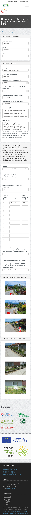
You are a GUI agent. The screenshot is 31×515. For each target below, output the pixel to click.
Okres (4, 47)
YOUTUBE (7, 500)
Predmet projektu (7, 107)
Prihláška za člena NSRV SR (10, 469)
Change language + (24, 1)
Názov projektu (6, 68)
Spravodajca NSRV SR (9, 471)
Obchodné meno (7, 41)
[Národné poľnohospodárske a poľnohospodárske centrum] (7, 420)
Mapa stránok (20, 513)
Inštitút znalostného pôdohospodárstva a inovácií (15, 511)
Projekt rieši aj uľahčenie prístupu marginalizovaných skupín (11, 175)
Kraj (3, 53)
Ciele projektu (6, 120)
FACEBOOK (7, 497)
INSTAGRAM (7, 503)
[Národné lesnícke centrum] (23, 421)
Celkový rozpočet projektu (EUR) (11, 80)
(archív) (14, 473)
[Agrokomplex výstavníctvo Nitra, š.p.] (7, 426)
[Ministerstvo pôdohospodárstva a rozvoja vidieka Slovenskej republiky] (7, 414)
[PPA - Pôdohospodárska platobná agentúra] (23, 414)
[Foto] (15, 326)
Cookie (26, 513)
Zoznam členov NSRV (8, 468)
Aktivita (4, 166)
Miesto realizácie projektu (9, 74)
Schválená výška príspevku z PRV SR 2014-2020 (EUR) (14, 87)
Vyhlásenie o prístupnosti (9, 513)
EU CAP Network (7, 473)
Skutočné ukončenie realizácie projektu (13, 101)
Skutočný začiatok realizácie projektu (12, 95)
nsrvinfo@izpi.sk (10, 488)
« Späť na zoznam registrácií (8, 32)
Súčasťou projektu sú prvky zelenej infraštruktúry (12, 186)
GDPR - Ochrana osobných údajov (12, 474)
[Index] (15, 5)
